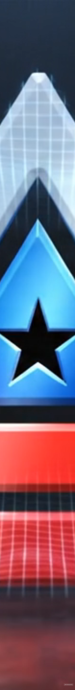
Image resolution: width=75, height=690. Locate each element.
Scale (70, 1)
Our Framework (10, 357)
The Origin (57, 1)
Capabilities (63, 1)
